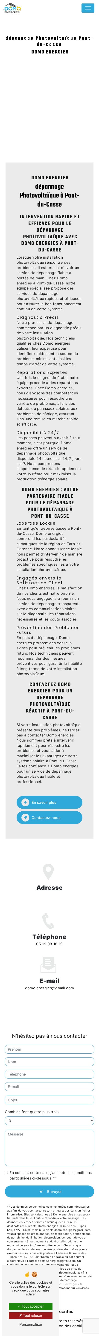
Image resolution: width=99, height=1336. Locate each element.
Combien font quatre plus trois (31, 1111)
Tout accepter (32, 1306)
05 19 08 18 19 (49, 944)
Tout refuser (32, 1316)
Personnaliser (30, 1325)
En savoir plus (44, 802)
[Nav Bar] (88, 8)
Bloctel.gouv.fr (72, 1284)
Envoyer (54, 1191)
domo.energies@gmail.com (49, 988)
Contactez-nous (46, 817)
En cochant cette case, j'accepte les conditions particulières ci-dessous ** (50, 1175)
